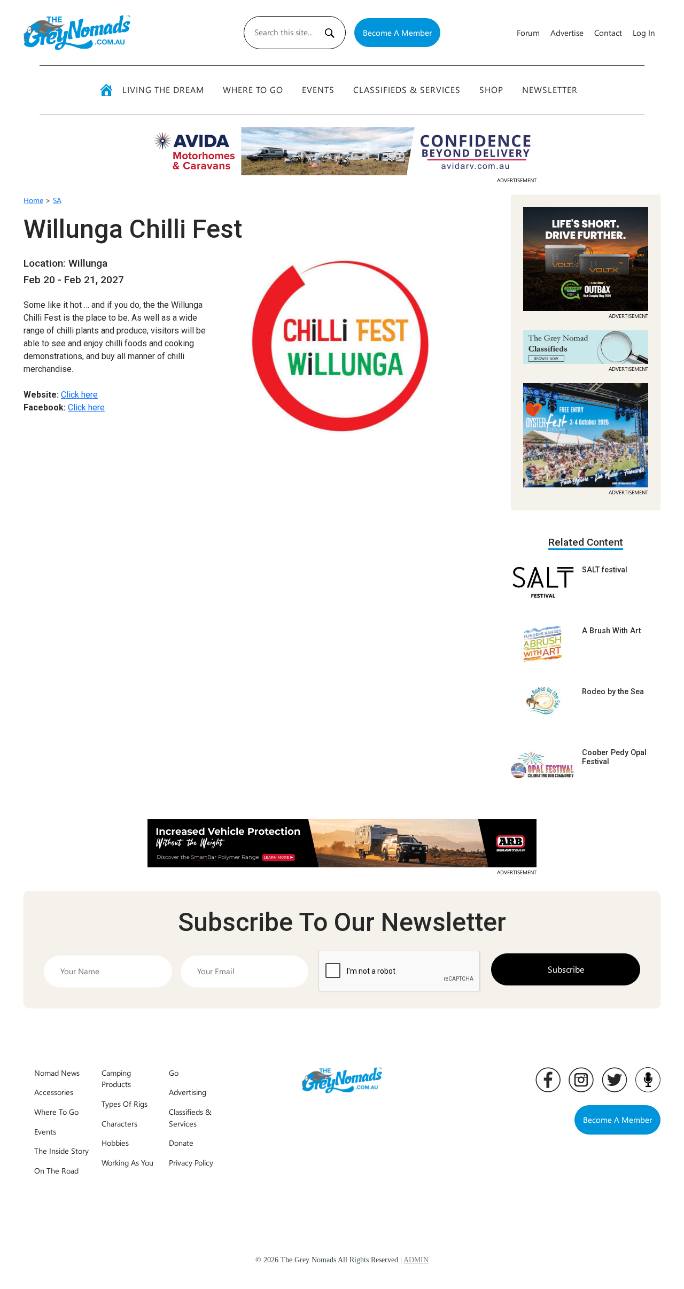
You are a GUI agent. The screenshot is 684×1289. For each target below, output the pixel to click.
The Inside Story (61, 1150)
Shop (491, 89)
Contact (608, 32)
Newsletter (550, 89)
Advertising (187, 1091)
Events (318, 89)
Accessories (53, 1091)
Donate (181, 1142)
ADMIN (416, 1260)
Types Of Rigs (124, 1103)
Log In (644, 32)
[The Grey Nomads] (77, 32)
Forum (528, 32)
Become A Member (397, 32)
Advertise (567, 32)
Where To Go (253, 89)
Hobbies (115, 1142)
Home (33, 200)
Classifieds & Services (407, 89)
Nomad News (57, 1072)
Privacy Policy (191, 1162)
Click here (79, 395)
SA (57, 200)
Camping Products (116, 1078)
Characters (119, 1123)
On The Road (56, 1170)
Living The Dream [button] (163, 89)
